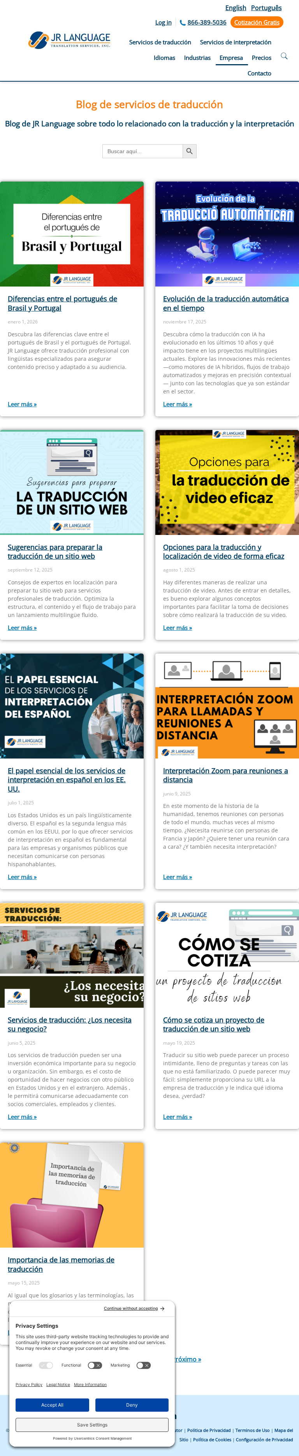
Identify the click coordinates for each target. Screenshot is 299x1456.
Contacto (259, 73)
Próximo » (186, 1359)
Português (266, 8)
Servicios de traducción (160, 42)
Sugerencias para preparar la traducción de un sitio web (55, 551)
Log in (163, 22)
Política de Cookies (212, 1439)
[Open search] (284, 57)
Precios (261, 57)
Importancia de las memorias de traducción (61, 1264)
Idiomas (164, 57)
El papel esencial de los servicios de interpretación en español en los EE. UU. (67, 780)
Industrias (197, 57)
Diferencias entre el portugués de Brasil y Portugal (62, 303)
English (235, 8)
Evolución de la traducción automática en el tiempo (226, 303)
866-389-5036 (207, 22)
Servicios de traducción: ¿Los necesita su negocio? (70, 1024)
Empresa (231, 57)
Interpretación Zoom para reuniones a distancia (225, 775)
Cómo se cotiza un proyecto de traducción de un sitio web (213, 1024)
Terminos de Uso (253, 1430)
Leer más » (22, 404)
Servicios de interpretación (235, 42)
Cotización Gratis (257, 22)
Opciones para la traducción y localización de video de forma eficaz (223, 551)
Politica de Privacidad (209, 1430)
